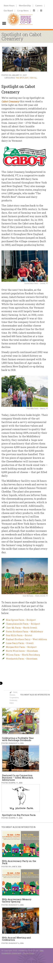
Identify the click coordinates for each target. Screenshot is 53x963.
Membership (25, 5)
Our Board (8, 10)
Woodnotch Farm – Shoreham (22, 658)
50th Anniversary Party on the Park (19, 862)
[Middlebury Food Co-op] (19, 14)
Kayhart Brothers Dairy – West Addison (26, 639)
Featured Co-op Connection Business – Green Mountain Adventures (17, 777)
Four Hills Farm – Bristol (19, 635)
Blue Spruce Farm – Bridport (21, 619)
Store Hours (9, 5)
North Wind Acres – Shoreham (22, 650)
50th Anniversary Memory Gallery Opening (16, 900)
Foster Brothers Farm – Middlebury (24, 631)
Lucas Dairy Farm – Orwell (20, 643)
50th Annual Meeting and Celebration (16, 938)
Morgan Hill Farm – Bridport (21, 647)
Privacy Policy (29, 953)
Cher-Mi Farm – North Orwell (21, 627)
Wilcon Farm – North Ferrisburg (23, 654)
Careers (38, 5)
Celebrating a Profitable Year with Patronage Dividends (18, 739)
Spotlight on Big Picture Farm (19, 814)
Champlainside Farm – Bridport (23, 623)
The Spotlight (22, 78)
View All (33, 78)
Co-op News (23, 10)
